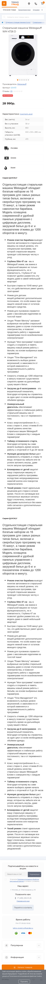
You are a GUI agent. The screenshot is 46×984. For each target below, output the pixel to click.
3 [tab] (22, 80)
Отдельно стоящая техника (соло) (18, 22)
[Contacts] (35, 3)
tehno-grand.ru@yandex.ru (23, 928)
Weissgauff (21, 84)
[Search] (4, 17)
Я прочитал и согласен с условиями (24, 880)
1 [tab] (17, 80)
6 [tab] (28, 80)
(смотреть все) (26, 114)
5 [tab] (26, 80)
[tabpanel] (23, 55)
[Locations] (28, 3)
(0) (11, 91)
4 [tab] (24, 80)
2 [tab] (19, 80)
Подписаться (34, 874)
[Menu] (4, 3)
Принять (24, 982)
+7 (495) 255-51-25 (24, 898)
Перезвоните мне (23, 901)
